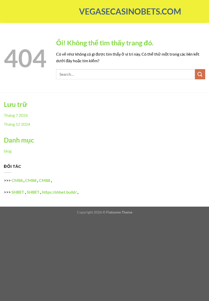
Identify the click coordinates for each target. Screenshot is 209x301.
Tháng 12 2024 (17, 124)
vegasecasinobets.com (104, 11)
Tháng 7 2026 (16, 115)
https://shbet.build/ (59, 192)
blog (7, 150)
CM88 (17, 180)
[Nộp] (200, 74)
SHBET (17, 192)
